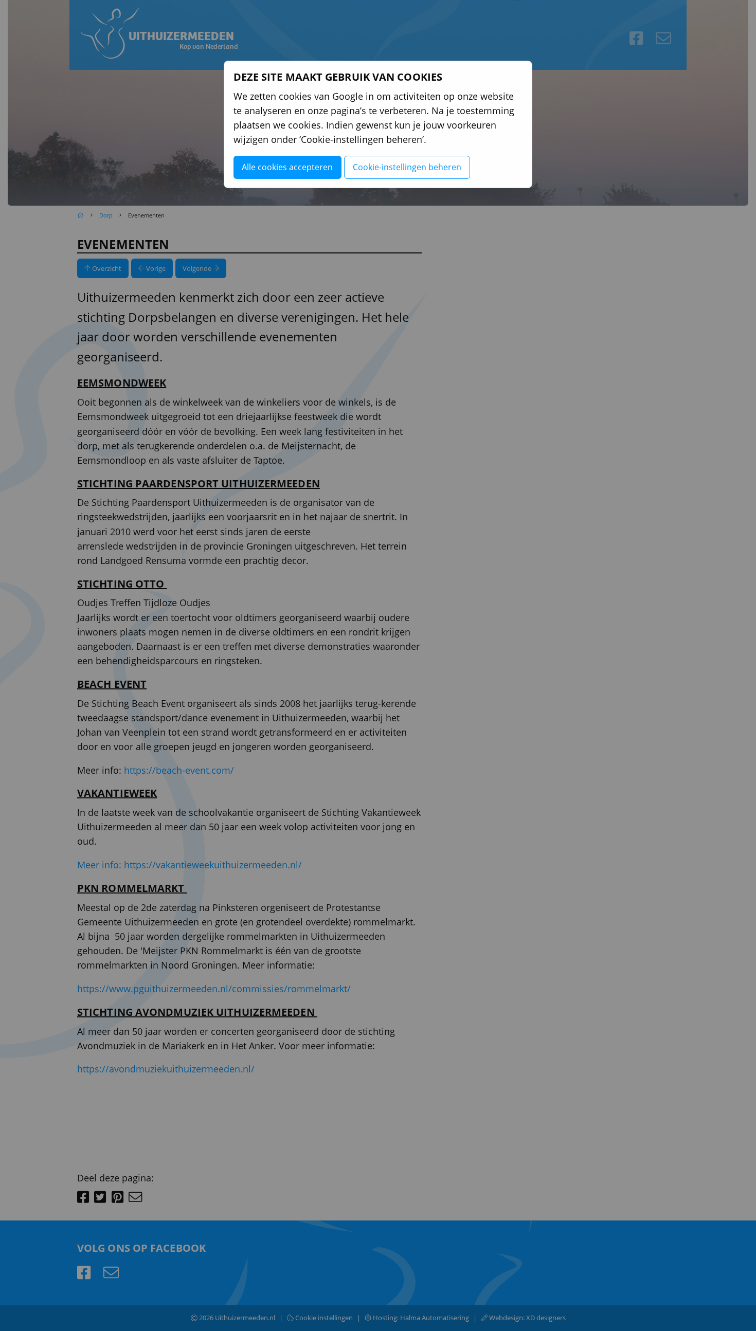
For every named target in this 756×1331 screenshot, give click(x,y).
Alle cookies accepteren (287, 167)
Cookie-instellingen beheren (407, 167)
